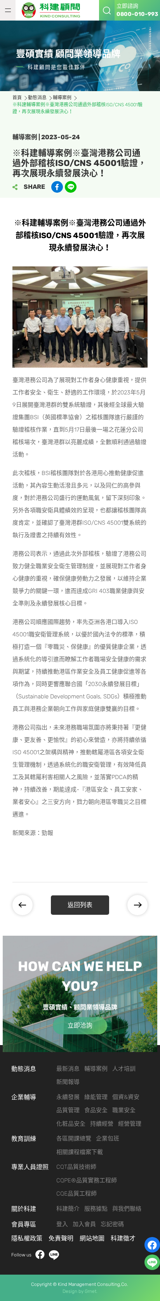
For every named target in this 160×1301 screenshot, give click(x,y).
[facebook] (152, 1245)
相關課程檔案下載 (79, 1152)
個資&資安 (125, 1097)
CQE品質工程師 (76, 1193)
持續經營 (101, 1123)
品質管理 (68, 1110)
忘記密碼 (112, 1224)
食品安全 (96, 1110)
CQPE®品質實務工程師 (86, 1180)
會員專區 (23, 1224)
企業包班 (107, 1138)
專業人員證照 (30, 1167)
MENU (8, 10)
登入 (62, 1224)
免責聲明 (61, 1238)
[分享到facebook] (57, 187)
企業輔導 (23, 1097)
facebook (40, 1255)
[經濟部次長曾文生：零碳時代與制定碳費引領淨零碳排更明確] (131, 905)
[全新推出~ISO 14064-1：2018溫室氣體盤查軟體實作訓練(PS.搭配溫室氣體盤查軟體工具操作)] (28, 905)
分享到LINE (71, 187)
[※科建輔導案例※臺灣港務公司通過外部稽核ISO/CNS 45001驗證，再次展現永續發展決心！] (53, 10)
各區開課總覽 (73, 1138)
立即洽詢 (80, 1025)
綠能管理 (96, 1097)
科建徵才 (123, 1238)
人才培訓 (124, 1068)
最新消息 (68, 1068)
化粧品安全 (70, 1123)
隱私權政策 (26, 1238)
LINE (54, 1255)
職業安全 (124, 1110)
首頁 (17, 97)
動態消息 (37, 97)
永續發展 (68, 1097)
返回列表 (80, 905)
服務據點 (96, 1208)
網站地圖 (92, 1238)
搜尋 (107, 10)
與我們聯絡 (126, 1208)
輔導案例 (62, 97)
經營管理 (129, 1123)
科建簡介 (68, 1208)
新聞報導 (68, 1081)
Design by (73, 1291)
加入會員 (84, 1224)
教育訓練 (23, 1138)
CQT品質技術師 (76, 1166)
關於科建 (23, 1209)
